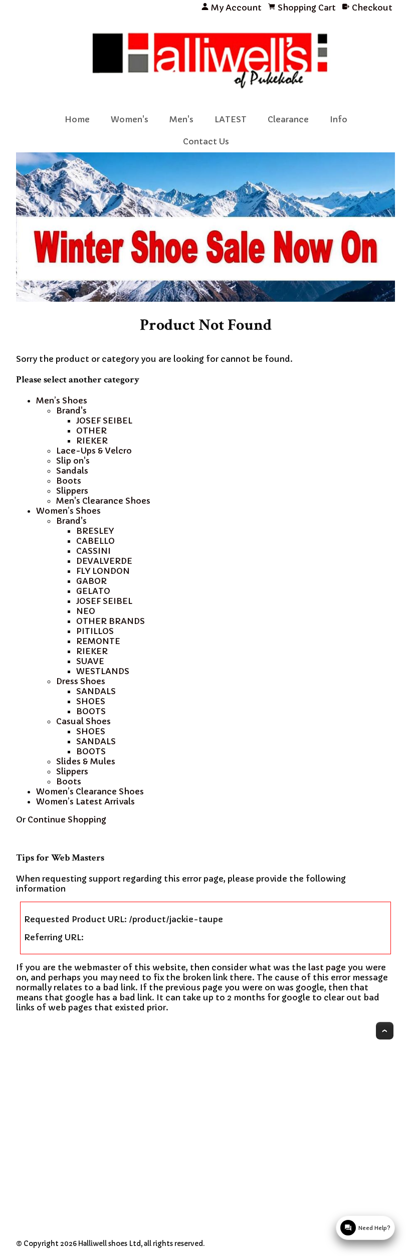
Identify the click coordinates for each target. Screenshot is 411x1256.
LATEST (231, 119)
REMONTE (98, 641)
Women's (129, 119)
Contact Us (206, 141)
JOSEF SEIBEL (104, 420)
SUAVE (90, 661)
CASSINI (93, 551)
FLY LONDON (103, 571)
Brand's (71, 410)
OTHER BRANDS (110, 621)
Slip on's (73, 461)
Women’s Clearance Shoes (90, 791)
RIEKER (92, 441)
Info (338, 119)
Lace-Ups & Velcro (94, 451)
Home (77, 119)
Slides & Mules (85, 761)
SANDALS (96, 691)
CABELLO (95, 541)
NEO (85, 611)
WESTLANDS (102, 671)
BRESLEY (95, 531)
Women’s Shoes (68, 511)
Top (384, 1030)
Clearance (288, 119)
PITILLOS (95, 631)
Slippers (72, 491)
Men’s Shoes (61, 400)
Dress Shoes (80, 681)
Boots (68, 481)
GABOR (91, 581)
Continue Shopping (67, 819)
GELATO (93, 591)
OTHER (91, 431)
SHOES (90, 701)
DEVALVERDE (104, 561)
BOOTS (91, 711)
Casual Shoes (83, 721)
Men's (181, 119)
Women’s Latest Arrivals (85, 801)
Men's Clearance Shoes (103, 501)
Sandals (72, 471)
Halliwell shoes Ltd (109, 1243)
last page (327, 967)
